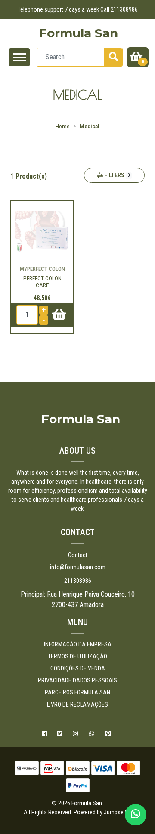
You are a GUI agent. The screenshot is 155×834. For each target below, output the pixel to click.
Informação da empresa (78, 644)
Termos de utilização (77, 656)
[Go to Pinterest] (109, 734)
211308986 (77, 580)
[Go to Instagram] (76, 734)
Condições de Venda (77, 668)
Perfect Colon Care (42, 281)
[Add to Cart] (55, 315)
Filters (116, 175)
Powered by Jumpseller (102, 812)
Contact (77, 555)
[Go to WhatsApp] (93, 734)
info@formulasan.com (77, 567)
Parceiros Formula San (77, 692)
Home (63, 126)
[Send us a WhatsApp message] (135, 814)
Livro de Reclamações (77, 704)
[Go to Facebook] (46, 734)
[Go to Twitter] (61, 734)
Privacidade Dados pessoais (77, 680)
